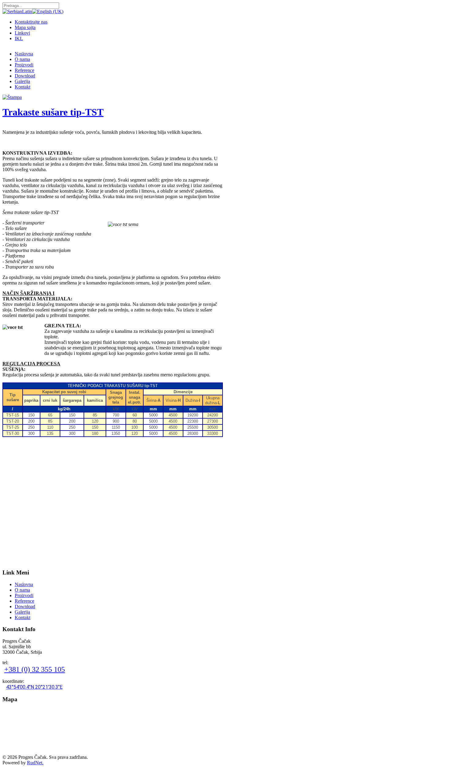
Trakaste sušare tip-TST (52, 112)
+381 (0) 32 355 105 (34, 669)
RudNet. (35, 762)
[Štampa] (12, 97)
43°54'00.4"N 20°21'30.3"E (34, 687)
